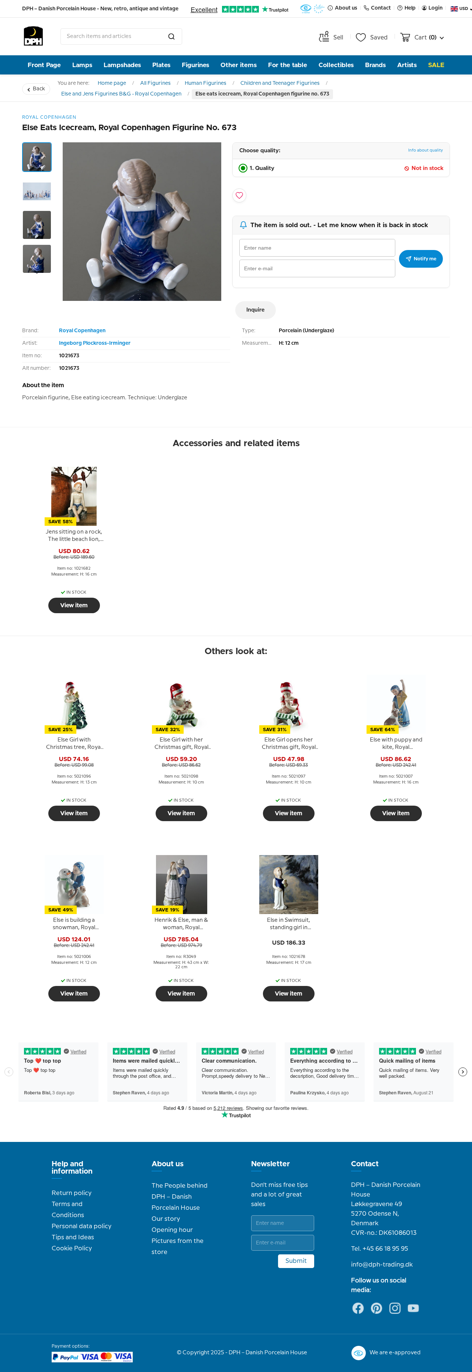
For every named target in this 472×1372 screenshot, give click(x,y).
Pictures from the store (178, 1246)
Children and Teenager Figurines (280, 83)
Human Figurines (205, 83)
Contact (365, 1164)
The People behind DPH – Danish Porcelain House (180, 1197)
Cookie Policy (72, 1248)
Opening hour (172, 1230)
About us (168, 1164)
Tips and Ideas (73, 1237)
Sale (436, 65)
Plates (161, 65)
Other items (239, 65)
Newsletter (270, 1164)
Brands (375, 65)
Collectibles (336, 65)
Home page (112, 83)
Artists (407, 65)
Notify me (425, 259)
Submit (296, 1261)
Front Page (44, 65)
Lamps (82, 65)
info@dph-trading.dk (382, 1265)
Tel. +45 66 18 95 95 (379, 1249)
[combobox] (121, 36)
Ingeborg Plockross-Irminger (95, 343)
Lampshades (122, 65)
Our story (166, 1219)
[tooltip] (74, 536)
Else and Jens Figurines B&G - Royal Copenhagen (121, 94)
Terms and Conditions (68, 1209)
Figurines (195, 65)
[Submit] (171, 36)
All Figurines (155, 83)
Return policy (71, 1193)
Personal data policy (81, 1226)
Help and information (72, 1167)
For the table (287, 65)
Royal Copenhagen (82, 330)
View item (74, 605)
